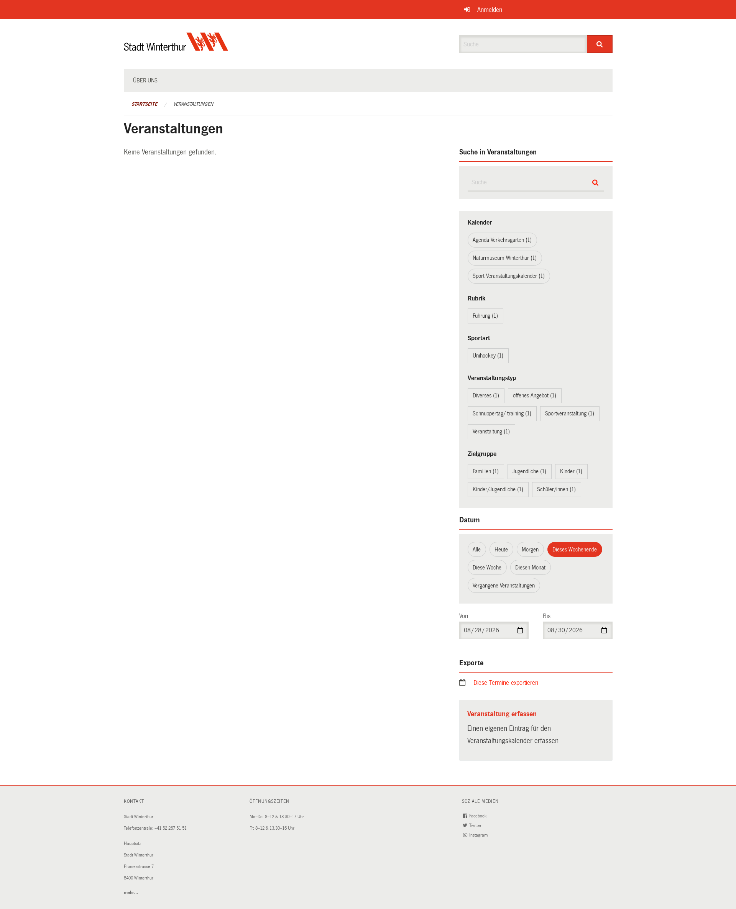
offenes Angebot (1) (534, 395)
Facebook (478, 816)
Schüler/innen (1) (556, 489)
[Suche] (600, 44)
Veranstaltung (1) (491, 431)
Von (463, 616)
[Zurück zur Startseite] (176, 48)
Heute (501, 549)
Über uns (145, 80)
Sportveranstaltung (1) (569, 413)
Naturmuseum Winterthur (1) (505, 258)
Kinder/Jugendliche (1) (498, 489)
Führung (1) (485, 316)
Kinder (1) (571, 471)
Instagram (479, 835)
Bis (546, 616)
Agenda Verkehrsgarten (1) (502, 240)
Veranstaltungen (193, 104)
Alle (477, 549)
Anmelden (489, 10)
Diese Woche (487, 567)
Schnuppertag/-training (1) (502, 413)
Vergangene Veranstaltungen (504, 585)
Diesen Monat (530, 567)
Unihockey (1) (488, 356)
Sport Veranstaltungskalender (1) (509, 276)
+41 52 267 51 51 (170, 828)
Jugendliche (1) (529, 471)
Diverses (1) (486, 395)
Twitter (476, 825)
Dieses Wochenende (574, 549)
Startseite (144, 104)
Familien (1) (486, 471)
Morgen (530, 549)
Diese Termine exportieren (505, 682)
